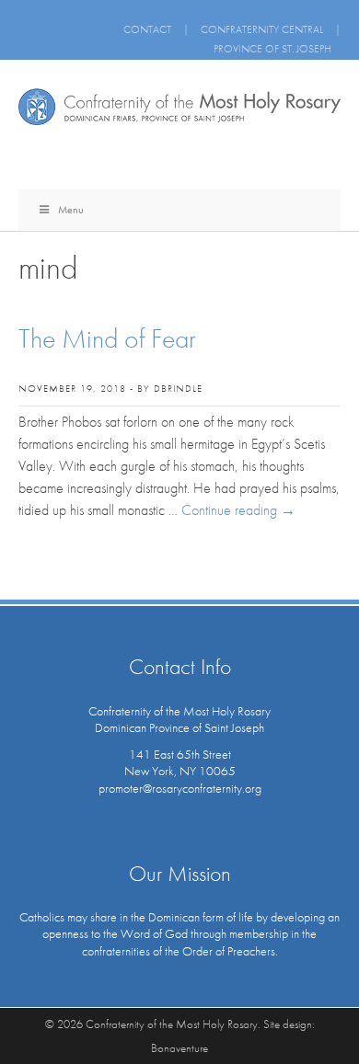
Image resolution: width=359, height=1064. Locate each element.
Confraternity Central (262, 29)
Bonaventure (179, 1048)
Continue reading (238, 510)
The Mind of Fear (107, 338)
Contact (147, 29)
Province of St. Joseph (272, 48)
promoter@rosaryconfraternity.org (179, 788)
